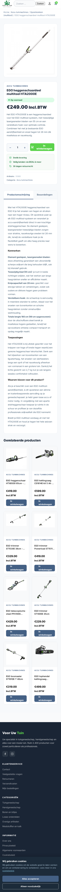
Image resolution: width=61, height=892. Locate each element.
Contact (6, 769)
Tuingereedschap (10, 802)
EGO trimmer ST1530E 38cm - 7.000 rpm (14, 548)
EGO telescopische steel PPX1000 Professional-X (15, 614)
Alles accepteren (30, 879)
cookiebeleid (8, 871)
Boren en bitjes (9, 812)
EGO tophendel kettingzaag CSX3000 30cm (42, 679)
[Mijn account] (49, 3)
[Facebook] (5, 754)
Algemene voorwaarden (13, 850)
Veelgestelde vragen (12, 774)
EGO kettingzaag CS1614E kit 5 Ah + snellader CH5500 (43, 483)
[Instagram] (12, 754)
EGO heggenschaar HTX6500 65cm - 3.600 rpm (16, 483)
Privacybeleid (9, 845)
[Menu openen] (7, 11)
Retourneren (8, 779)
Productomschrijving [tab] (18, 194)
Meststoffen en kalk (11, 826)
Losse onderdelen (11, 817)
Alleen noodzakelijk (31, 886)
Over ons (6, 841)
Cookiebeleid (8, 855)
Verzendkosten (9, 783)
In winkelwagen (44, 147)
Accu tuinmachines (19, 12)
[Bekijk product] (26, 449)
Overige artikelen (10, 821)
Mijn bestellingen (10, 788)
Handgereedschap (11, 807)
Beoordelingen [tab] (44, 194)
